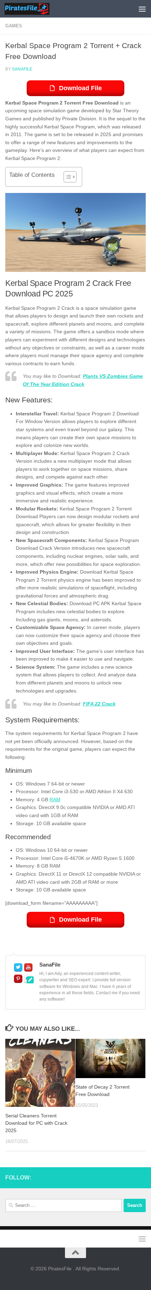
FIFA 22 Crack (99, 704)
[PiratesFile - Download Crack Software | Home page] (34, 9)
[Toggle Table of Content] (66, 177)
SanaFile (22, 69)
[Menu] (142, 9)
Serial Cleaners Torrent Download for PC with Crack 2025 (36, 1123)
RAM (55, 799)
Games (13, 25)
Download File (80, 88)
